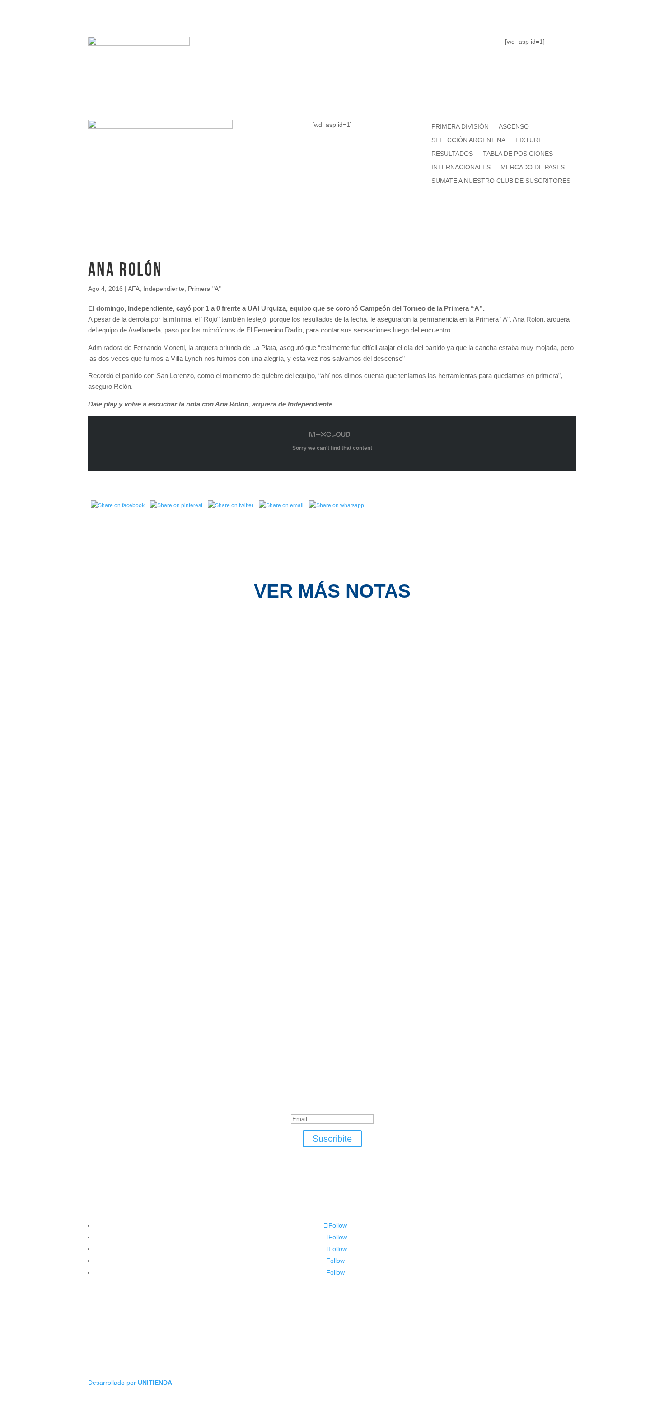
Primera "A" (204, 288)
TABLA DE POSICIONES (300, 48)
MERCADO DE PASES (532, 167)
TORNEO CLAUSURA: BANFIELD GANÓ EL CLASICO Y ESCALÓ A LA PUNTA (233, 871)
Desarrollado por (130, 1382)
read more (101, 690)
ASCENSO (514, 126)
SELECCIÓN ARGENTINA (468, 140)
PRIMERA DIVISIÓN (460, 126)
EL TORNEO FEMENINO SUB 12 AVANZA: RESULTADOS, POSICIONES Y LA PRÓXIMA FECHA (270, 656)
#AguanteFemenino (332, 84)
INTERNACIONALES (461, 167)
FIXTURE (394, 48)
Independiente (163, 288)
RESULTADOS (452, 153)
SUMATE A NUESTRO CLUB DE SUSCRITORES (500, 181)
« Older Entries (87, 951)
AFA (134, 288)
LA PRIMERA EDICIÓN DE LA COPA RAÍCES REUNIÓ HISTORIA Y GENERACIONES (246, 763)
